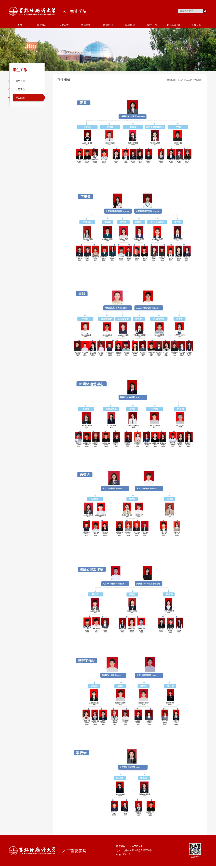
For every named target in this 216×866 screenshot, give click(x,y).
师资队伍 (86, 25)
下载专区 (196, 25)
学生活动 (20, 81)
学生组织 (20, 97)
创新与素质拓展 (174, 28)
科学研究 (130, 25)
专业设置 (64, 25)
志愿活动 (20, 89)
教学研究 (108, 25)
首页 (19, 25)
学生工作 (152, 25)
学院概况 (42, 25)
